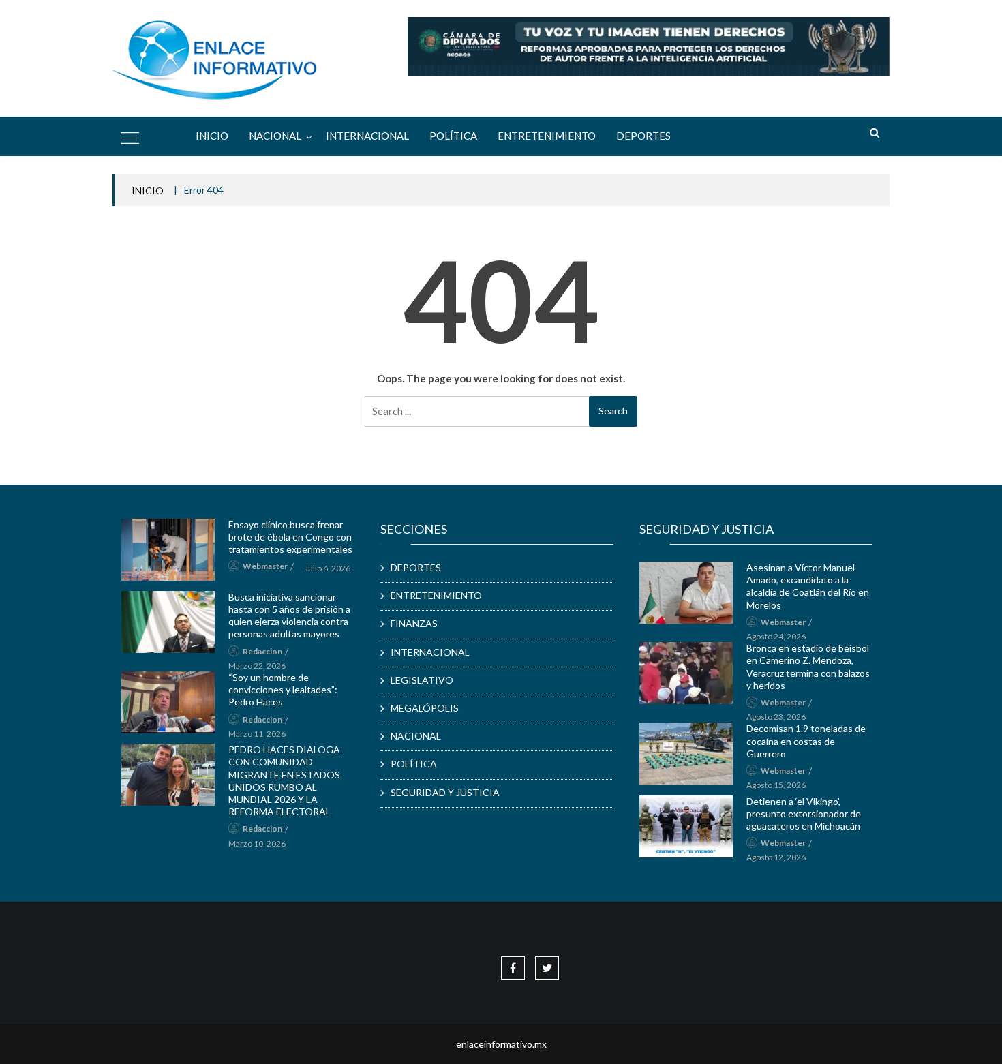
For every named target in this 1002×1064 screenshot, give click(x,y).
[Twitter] (547, 967)
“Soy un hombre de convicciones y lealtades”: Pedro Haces (282, 689)
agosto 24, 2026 (776, 636)
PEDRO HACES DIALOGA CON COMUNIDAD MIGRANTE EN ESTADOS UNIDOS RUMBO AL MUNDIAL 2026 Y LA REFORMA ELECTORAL (284, 780)
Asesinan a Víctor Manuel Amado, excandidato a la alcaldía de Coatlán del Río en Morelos (807, 586)
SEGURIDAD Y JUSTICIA (445, 792)
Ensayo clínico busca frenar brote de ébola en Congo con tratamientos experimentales (290, 537)
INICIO (148, 190)
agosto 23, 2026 (776, 717)
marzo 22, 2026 (257, 665)
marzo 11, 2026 (257, 734)
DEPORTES (643, 136)
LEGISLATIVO (422, 680)
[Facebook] (513, 967)
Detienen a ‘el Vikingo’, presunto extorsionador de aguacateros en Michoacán (803, 813)
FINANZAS (414, 623)
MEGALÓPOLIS (425, 708)
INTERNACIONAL (367, 136)
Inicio (212, 136)
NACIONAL (275, 136)
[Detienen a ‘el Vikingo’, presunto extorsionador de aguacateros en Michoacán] (686, 826)
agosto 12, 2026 (776, 857)
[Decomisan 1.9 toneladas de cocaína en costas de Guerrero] (686, 754)
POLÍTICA (453, 136)
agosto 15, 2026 (776, 785)
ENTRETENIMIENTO (547, 136)
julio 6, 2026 (327, 568)
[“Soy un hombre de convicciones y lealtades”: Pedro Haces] (168, 702)
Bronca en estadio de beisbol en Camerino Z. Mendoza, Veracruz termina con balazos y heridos (808, 666)
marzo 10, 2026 (257, 843)
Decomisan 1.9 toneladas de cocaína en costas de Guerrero (806, 741)
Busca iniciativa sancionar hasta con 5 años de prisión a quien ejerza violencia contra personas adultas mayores (289, 615)
